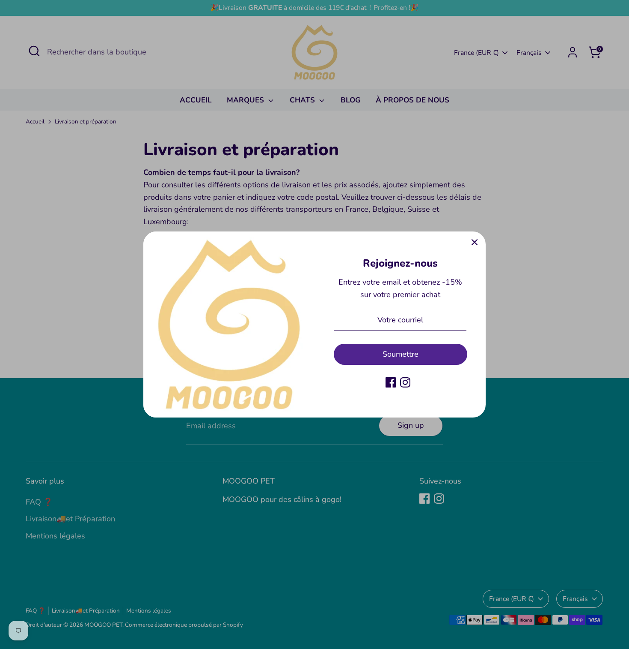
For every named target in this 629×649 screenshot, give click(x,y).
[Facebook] (391, 382)
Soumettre (400, 354)
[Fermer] (474, 242)
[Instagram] (405, 382)
